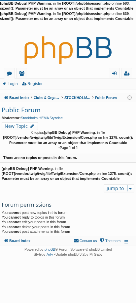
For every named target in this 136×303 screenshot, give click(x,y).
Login (13, 83)
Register (35, 83)
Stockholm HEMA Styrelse (42, 118)
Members (23, 74)
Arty (50, 254)
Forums (11, 74)
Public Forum (21, 110)
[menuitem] (109, 240)
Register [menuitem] (128, 74)
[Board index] (68, 45)
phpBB (50, 249)
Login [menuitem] (115, 74)
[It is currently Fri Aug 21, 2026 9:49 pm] (129, 97)
